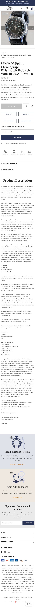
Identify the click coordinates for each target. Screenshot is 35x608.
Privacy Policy (17, 517)
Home (2, 53)
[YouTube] (10, 552)
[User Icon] (27, 8)
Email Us (26, 114)
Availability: (4, 80)
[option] (17, 28)
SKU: (2, 78)
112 (4, 143)
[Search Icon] (21, 8)
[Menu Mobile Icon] (2, 8)
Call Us (8, 114)
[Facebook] (2, 552)
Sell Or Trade (9, 121)
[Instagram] (6, 552)
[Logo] (10, 8)
